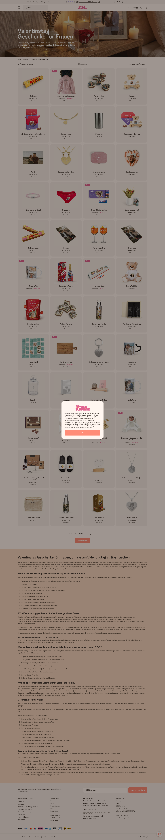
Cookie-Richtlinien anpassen (83, 428)
